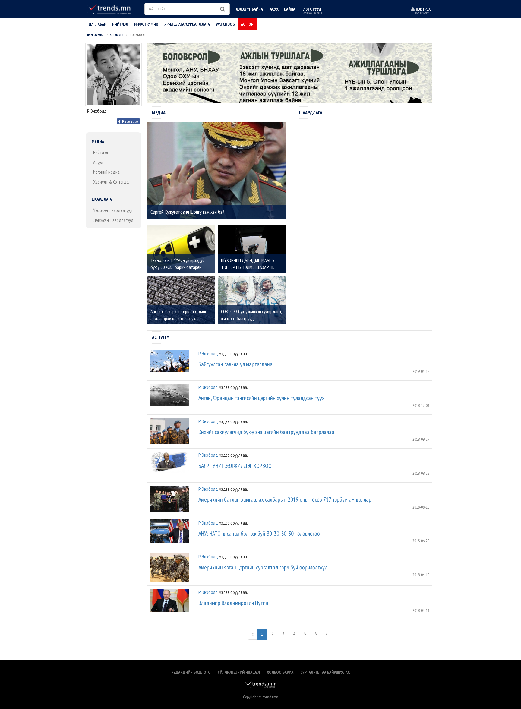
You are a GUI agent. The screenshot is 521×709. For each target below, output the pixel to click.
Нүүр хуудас (95, 35)
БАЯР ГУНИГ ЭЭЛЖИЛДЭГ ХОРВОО (235, 466)
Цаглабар (97, 24)
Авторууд (312, 10)
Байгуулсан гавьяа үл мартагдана (235, 364)
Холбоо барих (280, 672)
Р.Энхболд (208, 353)
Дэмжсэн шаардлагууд (113, 220)
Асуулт (99, 162)
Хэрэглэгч (116, 35)
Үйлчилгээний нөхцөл (239, 672)
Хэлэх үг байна (249, 9)
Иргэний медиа (106, 172)
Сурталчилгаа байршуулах (325, 672)
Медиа (98, 141)
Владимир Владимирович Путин (233, 603)
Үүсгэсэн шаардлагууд (113, 210)
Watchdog (225, 24)
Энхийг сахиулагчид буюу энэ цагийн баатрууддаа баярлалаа (266, 432)
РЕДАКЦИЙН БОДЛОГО (191, 672)
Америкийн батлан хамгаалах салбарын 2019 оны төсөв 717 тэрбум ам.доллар (284, 499)
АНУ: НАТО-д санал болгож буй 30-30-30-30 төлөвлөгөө (259, 533)
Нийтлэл (100, 152)
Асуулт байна (282, 9)
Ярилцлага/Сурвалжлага (187, 24)
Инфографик (146, 24)
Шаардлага (102, 199)
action (247, 24)
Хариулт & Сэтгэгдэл (112, 182)
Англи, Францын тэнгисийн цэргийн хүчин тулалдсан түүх (261, 398)
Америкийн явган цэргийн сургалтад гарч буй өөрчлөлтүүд (263, 567)
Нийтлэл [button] (120, 24)
